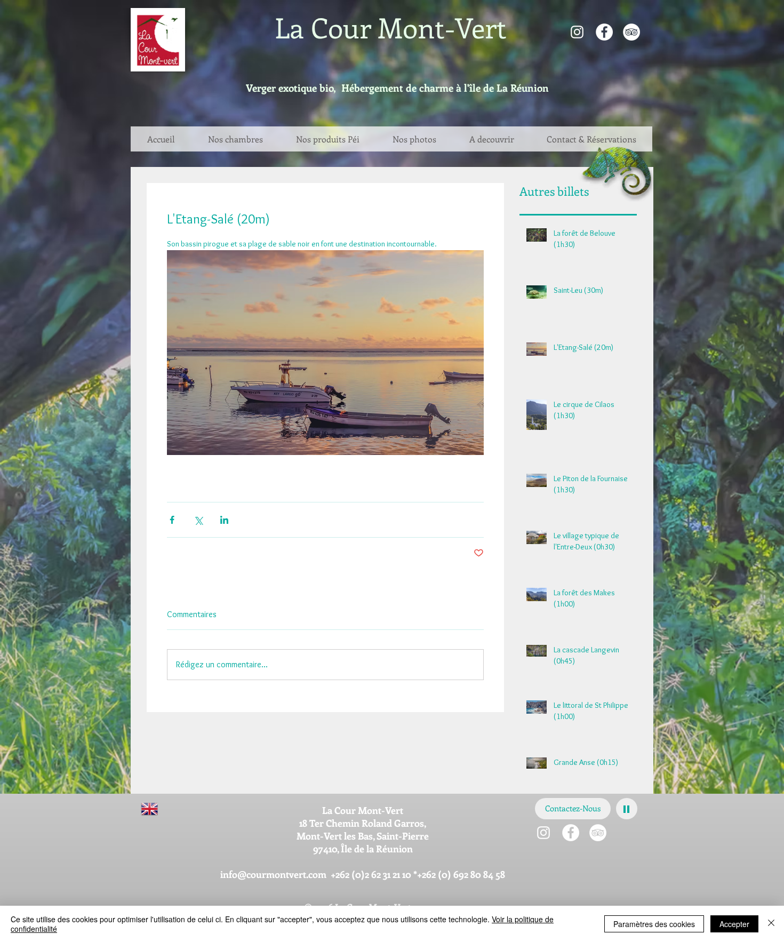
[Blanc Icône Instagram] (577, 32)
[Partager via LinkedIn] (224, 520)
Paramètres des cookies (654, 924)
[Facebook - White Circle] (604, 32)
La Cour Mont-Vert (391, 27)
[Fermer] (771, 923)
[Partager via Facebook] (172, 520)
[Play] (626, 808)
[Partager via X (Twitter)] (198, 520)
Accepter (734, 924)
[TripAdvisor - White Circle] (631, 32)
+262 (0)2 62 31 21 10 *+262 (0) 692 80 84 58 (418, 874)
